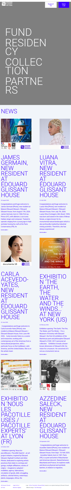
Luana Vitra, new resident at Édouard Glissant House (53, 176)
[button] (9, 6)
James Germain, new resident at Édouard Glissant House (14, 176)
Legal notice (16, 485)
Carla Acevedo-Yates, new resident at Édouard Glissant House (14, 296)
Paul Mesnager (38, 487)
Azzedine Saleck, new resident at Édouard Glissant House (53, 417)
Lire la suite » (4, 230)
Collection (23, 66)
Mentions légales (17, 487)
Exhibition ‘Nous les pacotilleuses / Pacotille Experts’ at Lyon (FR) (15, 420)
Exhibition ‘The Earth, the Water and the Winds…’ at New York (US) (53, 298)
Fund (18, 32)
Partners (24, 85)
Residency (26, 47)
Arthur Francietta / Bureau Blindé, (37, 485)
